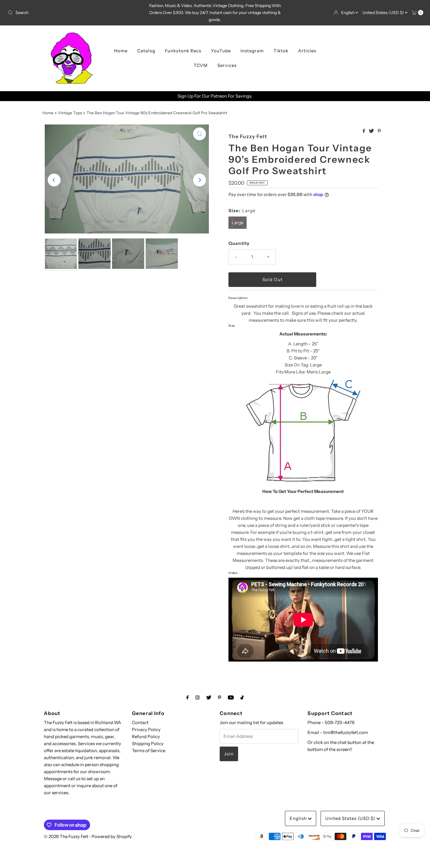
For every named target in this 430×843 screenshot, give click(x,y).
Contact (140, 722)
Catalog (146, 50)
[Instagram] (197, 697)
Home (121, 50)
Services (227, 65)
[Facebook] (187, 697)
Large (237, 222)
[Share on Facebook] (364, 131)
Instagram (252, 50)
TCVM (201, 65)
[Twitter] (208, 697)
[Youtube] (231, 697)
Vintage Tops (70, 112)
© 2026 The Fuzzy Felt (66, 836)
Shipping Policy (148, 743)
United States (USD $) (383, 12)
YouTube (221, 50)
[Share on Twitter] (372, 131)
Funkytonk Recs (183, 50)
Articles (307, 50)
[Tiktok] (242, 697)
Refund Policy (146, 736)
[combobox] (73, 12)
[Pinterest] (219, 697)
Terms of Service (148, 750)
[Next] (199, 180)
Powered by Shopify (112, 836)
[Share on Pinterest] (379, 131)
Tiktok (281, 50)
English (348, 12)
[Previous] (54, 180)
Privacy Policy (146, 729)
